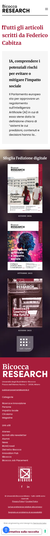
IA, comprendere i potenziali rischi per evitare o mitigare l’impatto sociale (25, 73)
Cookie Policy (32, 501)
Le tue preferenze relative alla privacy (25, 507)
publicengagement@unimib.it (15, 390)
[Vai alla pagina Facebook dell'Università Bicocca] (21, 486)
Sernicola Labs (39, 523)
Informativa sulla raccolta (21, 531)
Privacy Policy (18, 501)
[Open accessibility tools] (6, 530)
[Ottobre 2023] (25, 245)
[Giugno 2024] (25, 188)
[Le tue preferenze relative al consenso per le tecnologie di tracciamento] (45, 531)
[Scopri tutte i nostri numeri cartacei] (25, 344)
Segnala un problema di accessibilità (25, 512)
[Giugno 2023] (25, 303)
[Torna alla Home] (16, 9)
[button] (46, 9)
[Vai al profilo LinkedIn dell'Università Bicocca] (28, 486)
